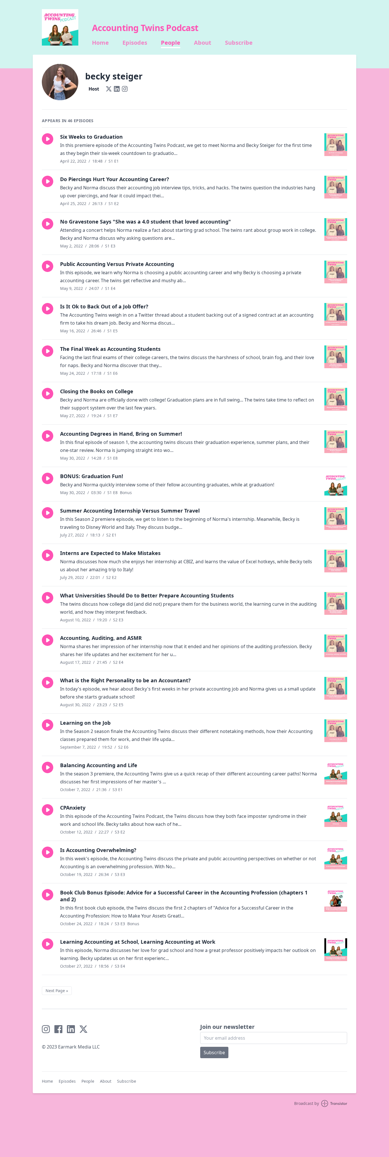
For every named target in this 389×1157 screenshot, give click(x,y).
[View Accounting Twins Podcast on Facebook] (58, 1029)
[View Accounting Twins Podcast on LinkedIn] (71, 1029)
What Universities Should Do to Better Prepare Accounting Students (147, 595)
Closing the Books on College (96, 391)
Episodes (134, 43)
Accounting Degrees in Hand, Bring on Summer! (121, 433)
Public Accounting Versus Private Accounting (117, 264)
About (202, 43)
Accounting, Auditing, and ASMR (101, 637)
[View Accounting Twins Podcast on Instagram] (46, 1029)
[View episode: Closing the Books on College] (335, 399)
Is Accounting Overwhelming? (98, 850)
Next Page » (57, 990)
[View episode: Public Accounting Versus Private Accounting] (335, 272)
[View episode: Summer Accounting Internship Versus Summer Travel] (335, 518)
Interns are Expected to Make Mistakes (110, 553)
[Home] (60, 27)
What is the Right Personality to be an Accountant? (125, 680)
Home (100, 43)
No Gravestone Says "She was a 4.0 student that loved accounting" (145, 221)
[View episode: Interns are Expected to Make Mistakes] (335, 561)
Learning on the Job (85, 722)
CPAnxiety (72, 807)
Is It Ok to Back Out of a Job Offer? (104, 306)
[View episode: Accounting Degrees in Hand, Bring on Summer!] (335, 441)
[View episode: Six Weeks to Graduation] (335, 144)
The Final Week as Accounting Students (110, 348)
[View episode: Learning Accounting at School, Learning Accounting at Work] (335, 949)
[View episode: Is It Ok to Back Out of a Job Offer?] (335, 314)
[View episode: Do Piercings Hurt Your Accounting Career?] (335, 187)
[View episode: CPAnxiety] (335, 815)
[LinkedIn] (117, 89)
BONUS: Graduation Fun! (91, 476)
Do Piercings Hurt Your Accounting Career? (114, 179)
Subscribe (239, 43)
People (170, 43)
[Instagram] (125, 89)
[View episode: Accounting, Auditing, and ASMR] (335, 645)
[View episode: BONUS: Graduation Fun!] (335, 484)
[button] (47, 139)
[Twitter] (109, 89)
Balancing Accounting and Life (98, 765)
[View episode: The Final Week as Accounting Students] (335, 356)
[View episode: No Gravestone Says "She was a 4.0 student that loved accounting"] (335, 229)
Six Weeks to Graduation (91, 136)
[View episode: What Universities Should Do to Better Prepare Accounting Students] (335, 603)
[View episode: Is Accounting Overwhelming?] (335, 858)
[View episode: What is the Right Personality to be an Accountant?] (335, 688)
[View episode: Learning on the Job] (335, 730)
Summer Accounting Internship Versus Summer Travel (130, 510)
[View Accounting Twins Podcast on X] (83, 1029)
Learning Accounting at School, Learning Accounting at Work (137, 941)
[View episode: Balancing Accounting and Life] (335, 773)
